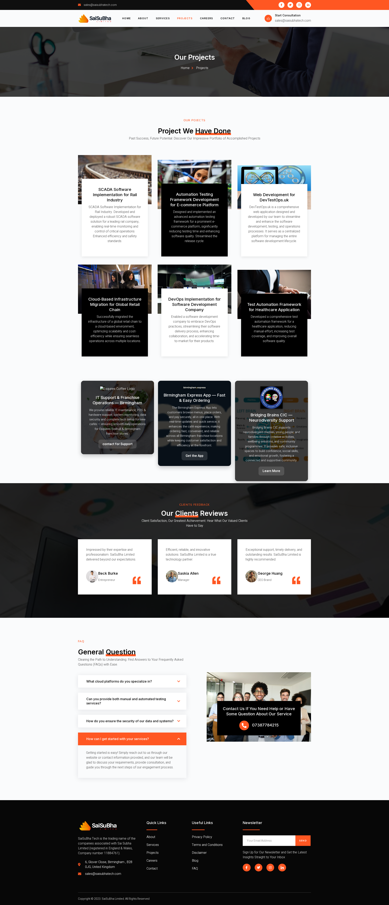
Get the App (194, 455)
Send (303, 840)
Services (163, 18)
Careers (206, 18)
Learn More (271, 471)
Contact (227, 18)
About (143, 18)
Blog (246, 18)
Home (126, 18)
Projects (184, 18)
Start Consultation (288, 15)
